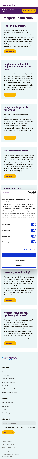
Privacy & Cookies (7, 441)
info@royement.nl (7, 402)
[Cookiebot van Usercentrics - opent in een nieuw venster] (28, 192)
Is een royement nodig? (17, 272)
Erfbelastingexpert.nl (8, 382)
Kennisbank (5, 375)
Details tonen (28, 249)
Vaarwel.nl (5, 385)
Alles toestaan (19, 255)
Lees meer (8, 51)
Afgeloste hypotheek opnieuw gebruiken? (16, 314)
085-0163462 (6, 406)
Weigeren (19, 265)
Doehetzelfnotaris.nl (8, 378)
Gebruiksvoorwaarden (8, 444)
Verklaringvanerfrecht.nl (9, 389)
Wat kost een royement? (17, 150)
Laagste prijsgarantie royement (16, 108)
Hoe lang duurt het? (15, 25)
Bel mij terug (6, 413)
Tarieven (5, 372)
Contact (4, 409)
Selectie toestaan (19, 260)
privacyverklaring (30, 427)
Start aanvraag (28, 10)
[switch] (33, 230)
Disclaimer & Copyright (8, 447)
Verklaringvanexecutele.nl (10, 392)
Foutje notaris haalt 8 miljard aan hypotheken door (17, 66)
